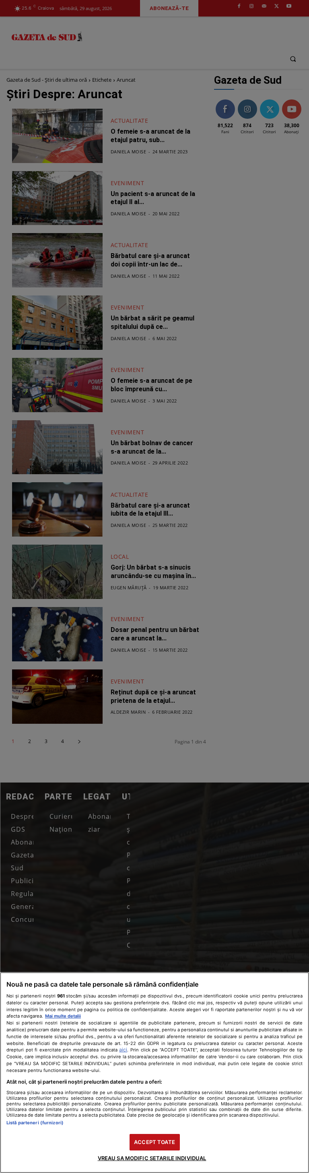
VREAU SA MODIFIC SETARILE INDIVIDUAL (152, 1158)
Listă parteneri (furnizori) (35, 1123)
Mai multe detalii (63, 1016)
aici (123, 1050)
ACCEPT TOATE (154, 1142)
